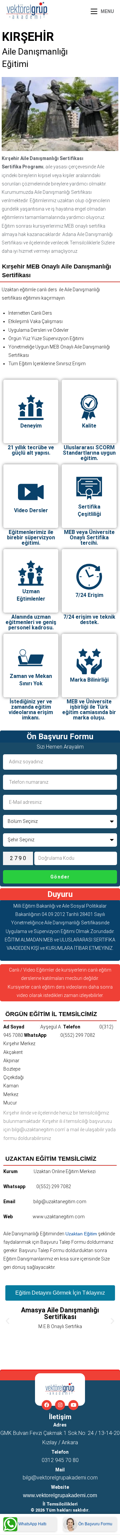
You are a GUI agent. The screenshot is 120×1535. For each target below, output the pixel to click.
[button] (7, 1320)
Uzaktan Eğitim (81, 1233)
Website (60, 1487)
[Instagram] (60, 1405)
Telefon (60, 1452)
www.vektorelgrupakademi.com (60, 1495)
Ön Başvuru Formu (94, 1524)
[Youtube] (73, 1405)
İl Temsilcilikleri (60, 1504)
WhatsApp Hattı (31, 1524)
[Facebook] (47, 1405)
